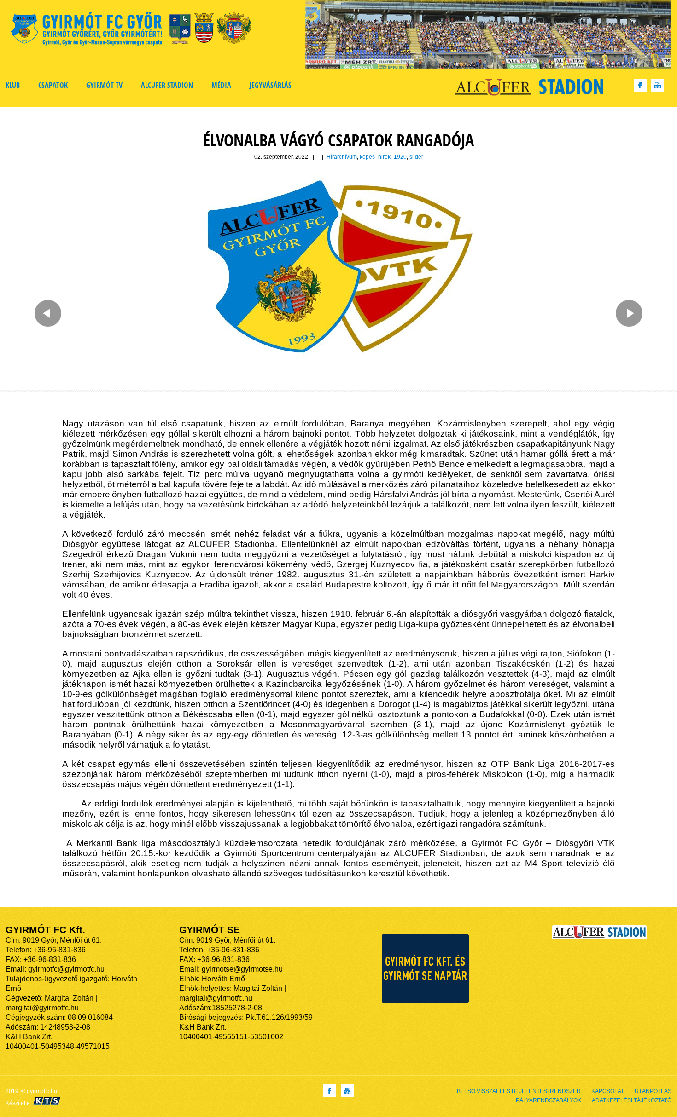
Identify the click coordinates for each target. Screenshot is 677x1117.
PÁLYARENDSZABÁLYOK (548, 1100)
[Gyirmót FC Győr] (135, 30)
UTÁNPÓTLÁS (653, 1091)
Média (221, 85)
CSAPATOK (53, 85)
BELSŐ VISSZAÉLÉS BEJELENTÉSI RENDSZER (519, 1091)
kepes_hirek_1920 (383, 157)
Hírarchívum (342, 157)
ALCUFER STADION (167, 85)
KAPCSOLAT (607, 1091)
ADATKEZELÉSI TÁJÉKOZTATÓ (631, 1100)
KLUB (13, 85)
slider (416, 157)
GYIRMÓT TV (104, 85)
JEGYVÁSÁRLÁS (271, 85)
